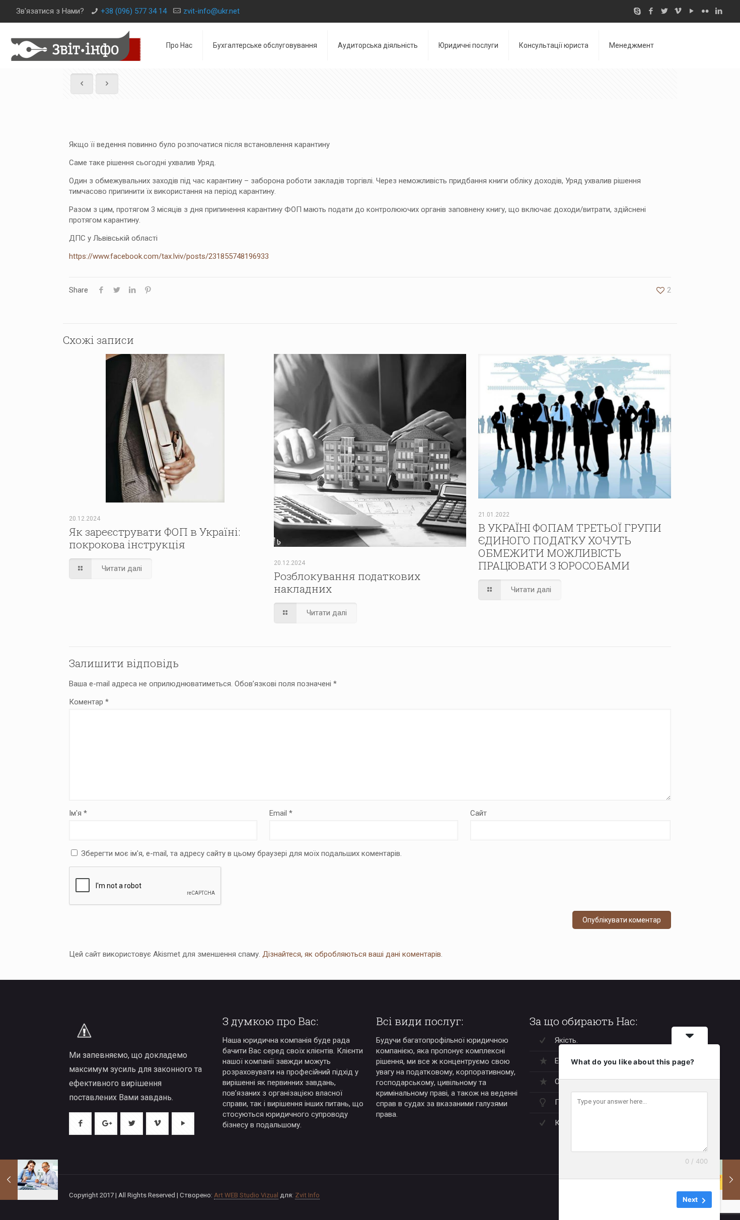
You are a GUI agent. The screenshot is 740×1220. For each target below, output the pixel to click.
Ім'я (78, 813)
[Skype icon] (637, 11)
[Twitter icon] (664, 11)
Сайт (478, 813)
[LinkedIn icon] (718, 11)
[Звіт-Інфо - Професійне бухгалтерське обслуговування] (75, 45)
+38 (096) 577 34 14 (134, 11)
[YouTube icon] (691, 11)
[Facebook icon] (650, 11)
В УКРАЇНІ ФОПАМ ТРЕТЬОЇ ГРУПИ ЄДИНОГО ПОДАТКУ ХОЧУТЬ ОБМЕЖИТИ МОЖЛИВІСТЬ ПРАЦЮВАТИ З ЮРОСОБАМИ (569, 546)
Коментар (89, 701)
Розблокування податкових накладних (347, 582)
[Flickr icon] (705, 11)
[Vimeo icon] (678, 11)
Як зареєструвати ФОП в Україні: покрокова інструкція (154, 538)
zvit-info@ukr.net (211, 11)
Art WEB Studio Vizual (246, 1195)
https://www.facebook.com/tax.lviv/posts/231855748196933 (169, 256)
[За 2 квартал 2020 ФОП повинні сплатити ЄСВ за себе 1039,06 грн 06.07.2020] (29, 1180)
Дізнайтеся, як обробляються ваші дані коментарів (351, 954)
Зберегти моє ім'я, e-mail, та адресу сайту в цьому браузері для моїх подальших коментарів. (241, 853)
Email (280, 813)
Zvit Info (307, 1195)
